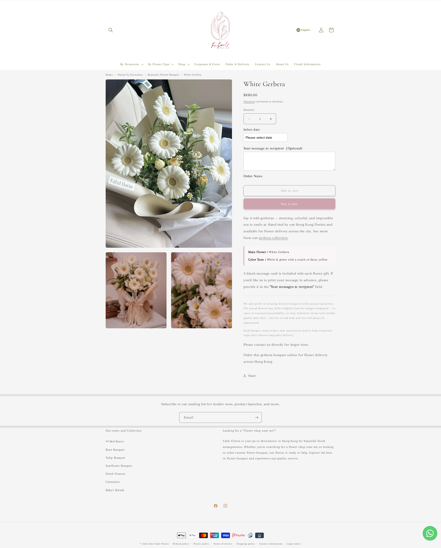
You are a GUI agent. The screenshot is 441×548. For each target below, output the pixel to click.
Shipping (248, 101)
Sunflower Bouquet (119, 465)
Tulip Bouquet (115, 457)
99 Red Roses (115, 441)
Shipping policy (246, 543)
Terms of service (223, 543)
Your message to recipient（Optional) (272, 148)
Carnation (113, 481)
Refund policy (181, 543)
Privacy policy (201, 543)
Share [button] (252, 375)
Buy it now (289, 204)
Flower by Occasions (130, 74)
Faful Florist (162, 543)
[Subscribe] (257, 417)
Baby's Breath (115, 490)
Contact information (271, 543)
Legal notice (294, 543)
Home (109, 74)
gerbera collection (273, 238)
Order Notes (253, 176)
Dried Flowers (115, 473)
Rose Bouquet (115, 449)
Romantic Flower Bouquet (163, 74)
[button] (111, 30)
